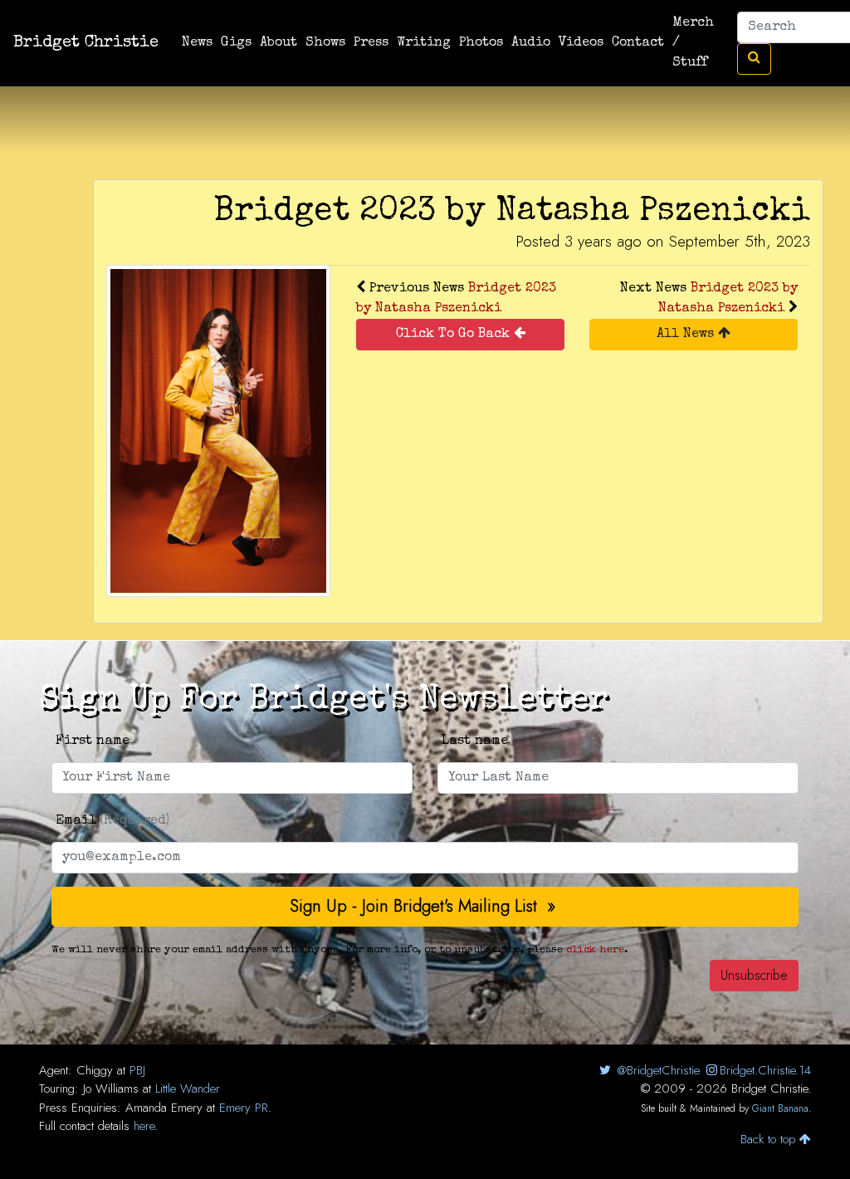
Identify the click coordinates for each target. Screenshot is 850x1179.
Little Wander (187, 1088)
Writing (424, 43)
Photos (481, 43)
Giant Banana (780, 1108)
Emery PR (243, 1107)
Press (371, 43)
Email (112, 821)
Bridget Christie (86, 43)
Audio (530, 43)
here (144, 1126)
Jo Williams (111, 1088)
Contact (638, 43)
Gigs (236, 43)
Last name (475, 741)
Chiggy (94, 1070)
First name (92, 741)
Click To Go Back (455, 334)
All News (687, 334)
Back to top (769, 1139)
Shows (325, 43)
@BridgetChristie (656, 1070)
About (278, 43)
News (197, 43)
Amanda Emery (164, 1107)
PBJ (137, 1070)
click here (595, 950)
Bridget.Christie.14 (765, 1070)
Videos (581, 43)
